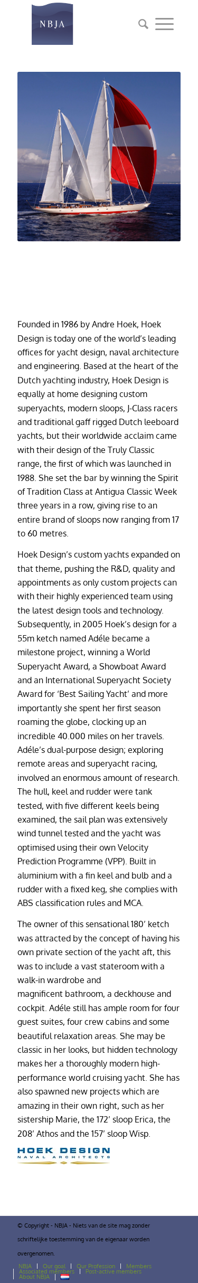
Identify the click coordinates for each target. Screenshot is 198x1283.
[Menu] (164, 24)
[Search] (139, 24)
